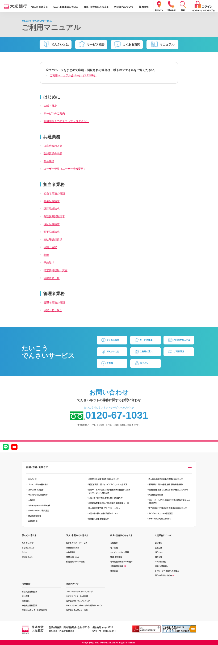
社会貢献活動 (160, 561)
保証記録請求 (52, 224)
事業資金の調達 (72, 547)
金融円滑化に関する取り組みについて (103, 479)
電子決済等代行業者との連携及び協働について (167, 508)
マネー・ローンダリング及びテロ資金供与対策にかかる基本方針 (169, 501)
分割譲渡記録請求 (54, 216)
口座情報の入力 (53, 145)
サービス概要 (146, 340)
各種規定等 (32, 521)
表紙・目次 (50, 105)
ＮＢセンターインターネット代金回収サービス (84, 605)
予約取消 (49, 262)
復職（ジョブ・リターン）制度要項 (34, 610)
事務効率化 (71, 552)
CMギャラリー (34, 479)
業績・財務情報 (116, 557)
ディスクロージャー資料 (119, 552)
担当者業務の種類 (54, 193)
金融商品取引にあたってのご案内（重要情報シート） (108, 503)
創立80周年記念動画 (163, 575)
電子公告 (114, 547)
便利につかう (27, 557)
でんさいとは (113, 351)
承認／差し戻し (53, 310)
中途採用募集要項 (29, 605)
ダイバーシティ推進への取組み (167, 570)
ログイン (144, 363)
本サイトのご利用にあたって (159, 518)
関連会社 (158, 557)
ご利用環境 (178, 351)
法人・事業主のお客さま (65, 7)
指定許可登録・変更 (56, 270)
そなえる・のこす (28, 547)
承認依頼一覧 (52, 278)
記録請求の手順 (53, 153)
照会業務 (49, 161)
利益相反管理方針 (155, 494)
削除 (46, 254)
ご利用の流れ (146, 351)
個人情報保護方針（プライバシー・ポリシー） (105, 508)
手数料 (110, 363)
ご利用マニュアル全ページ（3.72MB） (73, 75)
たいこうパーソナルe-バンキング (79, 591)
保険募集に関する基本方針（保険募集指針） (165, 484)
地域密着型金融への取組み (121, 561)
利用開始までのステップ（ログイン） (66, 121)
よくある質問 (113, 340)
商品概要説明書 (34, 515)
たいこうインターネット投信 (77, 596)
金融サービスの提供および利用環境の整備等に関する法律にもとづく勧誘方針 (109, 491)
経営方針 (158, 547)
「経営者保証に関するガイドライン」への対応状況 (107, 484)
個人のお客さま (39, 7)
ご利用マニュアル (181, 340)
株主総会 (114, 570)
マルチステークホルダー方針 (39, 505)
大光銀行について (123, 7)
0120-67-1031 (116, 415)
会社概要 (114, 543)
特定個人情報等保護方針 (98, 518)
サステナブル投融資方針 (38, 494)
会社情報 (158, 543)
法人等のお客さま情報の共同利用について (165, 479)
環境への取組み (161, 566)
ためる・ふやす (27, 543)
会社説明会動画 (116, 566)
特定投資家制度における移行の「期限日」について (168, 489)
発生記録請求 (52, 201)
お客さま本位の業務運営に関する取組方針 (105, 497)
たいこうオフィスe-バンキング (78, 601)
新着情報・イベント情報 (75, 561)
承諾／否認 (50, 247)
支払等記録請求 (53, 239)
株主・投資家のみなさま (96, 7)
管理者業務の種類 (54, 302)
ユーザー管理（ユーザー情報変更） (65, 168)
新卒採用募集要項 (29, 591)
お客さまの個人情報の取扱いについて (103, 513)
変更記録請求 (52, 231)
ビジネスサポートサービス (76, 543)
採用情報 (144, 7)
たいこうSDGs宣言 (36, 489)
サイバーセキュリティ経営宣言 (160, 513)
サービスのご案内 (54, 113)
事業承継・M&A (72, 557)
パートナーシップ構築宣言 (38, 510)
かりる (24, 552)
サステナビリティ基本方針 (38, 484)
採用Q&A (25, 601)
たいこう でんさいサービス (76, 610)
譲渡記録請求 (52, 208)
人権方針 (32, 500)
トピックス (158, 552)
